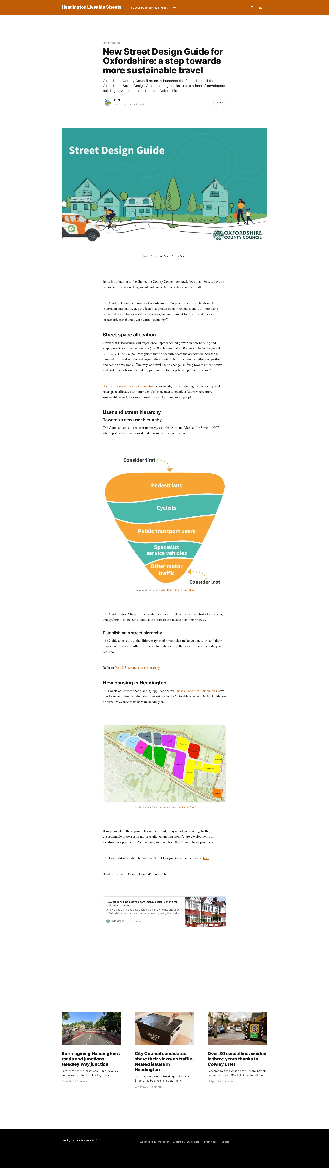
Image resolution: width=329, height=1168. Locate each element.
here (206, 858)
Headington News (186, 807)
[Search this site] (252, 7)
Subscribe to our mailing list (149, 7)
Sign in (262, 7)
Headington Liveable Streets (91, 7)
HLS (117, 100)
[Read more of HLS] (107, 102)
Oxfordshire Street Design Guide (168, 256)
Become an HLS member (186, 1141)
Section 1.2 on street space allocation (129, 386)
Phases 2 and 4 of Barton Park (196, 690)
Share (219, 102)
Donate (225, 1141)
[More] (174, 7)
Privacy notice (210, 1141)
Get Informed (111, 43)
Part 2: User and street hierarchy (137, 667)
